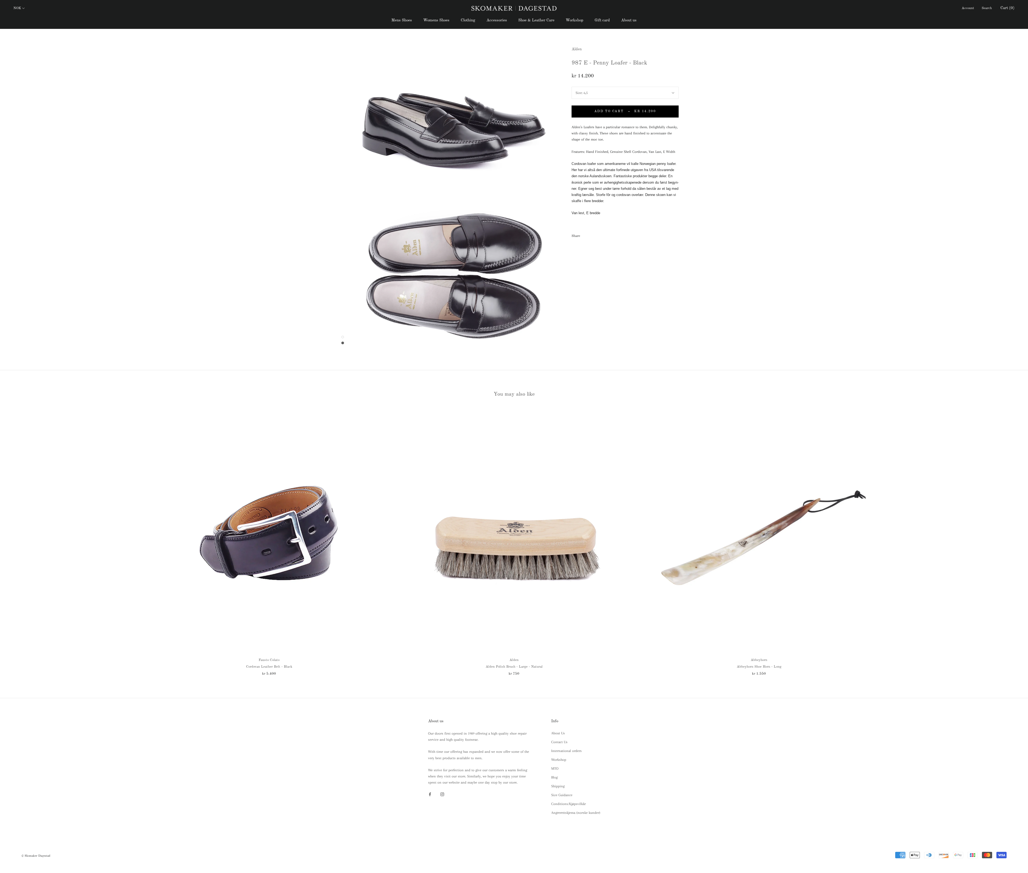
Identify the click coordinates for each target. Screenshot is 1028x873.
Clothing (468, 20)
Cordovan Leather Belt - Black (269, 666)
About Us (558, 733)
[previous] (17, 541)
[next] (1011, 541)
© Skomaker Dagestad (35, 856)
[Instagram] (442, 794)
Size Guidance (561, 795)
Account (968, 8)
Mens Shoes (401, 20)
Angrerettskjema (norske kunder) (575, 813)
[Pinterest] (599, 234)
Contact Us (559, 742)
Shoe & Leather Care (536, 20)
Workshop (574, 20)
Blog (554, 777)
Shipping (558, 786)
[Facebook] (585, 234)
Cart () (1007, 8)
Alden (577, 49)
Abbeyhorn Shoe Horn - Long (759, 666)
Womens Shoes (436, 20)
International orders (566, 751)
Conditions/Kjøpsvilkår (568, 804)
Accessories (496, 20)
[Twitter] (592, 234)
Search (987, 8)
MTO (554, 768)
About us (629, 20)
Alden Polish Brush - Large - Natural (514, 666)
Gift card (602, 20)
